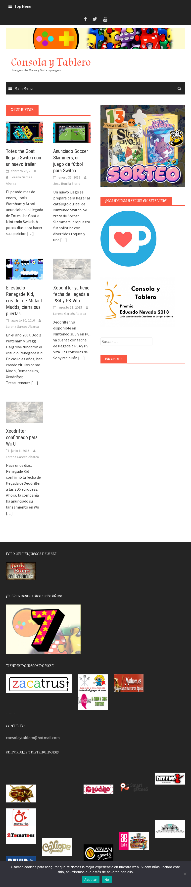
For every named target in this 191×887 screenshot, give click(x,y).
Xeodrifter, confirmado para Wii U (22, 437)
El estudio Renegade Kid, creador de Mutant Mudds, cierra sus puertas (24, 301)
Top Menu (22, 6)
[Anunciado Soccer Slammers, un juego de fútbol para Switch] (72, 131)
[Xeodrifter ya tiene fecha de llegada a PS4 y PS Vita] (72, 268)
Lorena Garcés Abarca (22, 326)
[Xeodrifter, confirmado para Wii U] (24, 411)
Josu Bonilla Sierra (67, 183)
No (106, 880)
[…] (30, 233)
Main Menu (23, 88)
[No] (184, 873)
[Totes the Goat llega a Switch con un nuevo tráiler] (24, 131)
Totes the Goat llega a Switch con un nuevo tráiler (23, 157)
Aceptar (90, 880)
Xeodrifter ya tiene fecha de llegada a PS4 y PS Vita (71, 294)
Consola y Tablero (51, 62)
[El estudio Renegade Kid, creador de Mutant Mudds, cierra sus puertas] (24, 268)
